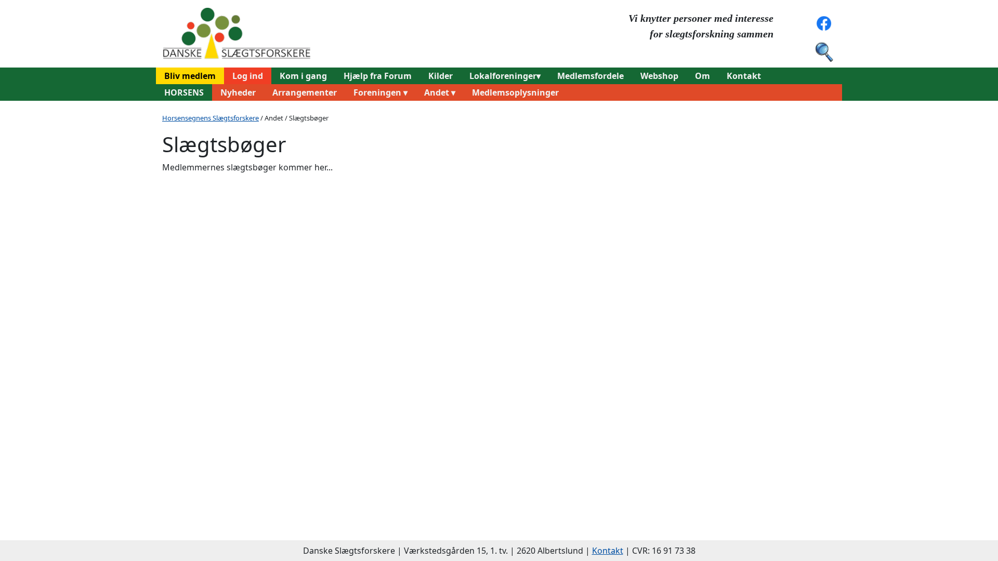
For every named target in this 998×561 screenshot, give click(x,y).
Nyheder (238, 92)
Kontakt (744, 76)
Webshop (659, 76)
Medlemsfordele (590, 76)
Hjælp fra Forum (378, 76)
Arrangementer (304, 92)
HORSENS (184, 92)
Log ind (247, 76)
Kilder (440, 76)
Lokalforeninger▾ (505, 76)
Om (702, 76)
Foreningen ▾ (380, 92)
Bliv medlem (190, 76)
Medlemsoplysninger (515, 92)
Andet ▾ (439, 92)
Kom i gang (303, 76)
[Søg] (824, 51)
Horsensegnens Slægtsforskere (210, 118)
